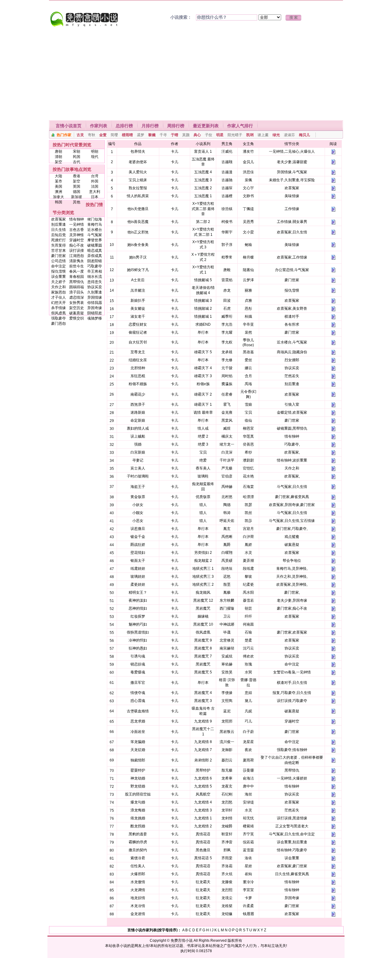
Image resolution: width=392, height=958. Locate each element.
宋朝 (76, 151)
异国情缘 (94, 297)
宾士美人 (137, 468)
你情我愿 (94, 303)
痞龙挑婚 (137, 818)
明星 (220, 135)
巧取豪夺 (94, 266)
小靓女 (137, 513)
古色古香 (76, 230)
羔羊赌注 (137, 290)
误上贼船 (137, 436)
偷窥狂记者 (138, 332)
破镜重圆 (94, 245)
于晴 (174, 135)
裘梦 (140, 135)
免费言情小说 (182, 940)
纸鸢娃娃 (137, 568)
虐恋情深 (76, 297)
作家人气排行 (240, 125)
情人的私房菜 (138, 196)
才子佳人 (58, 297)
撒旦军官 (137, 682)
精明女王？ (138, 592)
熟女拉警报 (138, 188)
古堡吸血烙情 (138, 711)
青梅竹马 (94, 224)
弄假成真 (94, 256)
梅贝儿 (304, 135)
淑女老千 (137, 316)
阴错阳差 (94, 313)
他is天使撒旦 (138, 209)
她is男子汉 (138, 257)
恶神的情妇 (138, 608)
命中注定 (58, 266)
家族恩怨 (58, 292)
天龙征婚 (137, 750)
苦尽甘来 (58, 250)
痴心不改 (76, 245)
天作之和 (58, 287)
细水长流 (94, 276)
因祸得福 (76, 287)
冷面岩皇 (137, 732)
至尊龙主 (137, 352)
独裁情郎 (137, 760)
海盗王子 (137, 487)
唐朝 (58, 151)
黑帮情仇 (76, 282)
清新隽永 (76, 261)
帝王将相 (94, 271)
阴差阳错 (94, 261)
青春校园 (76, 276)
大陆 (58, 176)
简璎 (114, 135)
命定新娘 (137, 420)
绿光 (276, 135)
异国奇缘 (94, 308)
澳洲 (58, 192)
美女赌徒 (137, 308)
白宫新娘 (137, 452)
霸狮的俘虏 (138, 842)
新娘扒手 (137, 300)
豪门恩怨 (58, 323)
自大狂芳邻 (138, 342)
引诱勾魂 (137, 656)
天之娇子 (58, 282)
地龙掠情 (137, 898)
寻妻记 (137, 460)
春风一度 (76, 271)
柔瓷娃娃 (137, 584)
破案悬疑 (76, 313)
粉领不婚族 (138, 384)
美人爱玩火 (138, 172)
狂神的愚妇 (138, 648)
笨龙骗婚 (137, 742)
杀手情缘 (58, 308)
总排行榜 (124, 125)
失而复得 (58, 245)
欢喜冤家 (58, 219)
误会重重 (58, 276)
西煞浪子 (137, 404)
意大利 (94, 192)
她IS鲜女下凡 (138, 270)
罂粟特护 (137, 770)
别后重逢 (58, 224)
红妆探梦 (137, 616)
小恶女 (137, 521)
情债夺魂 (137, 693)
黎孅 (152, 135)
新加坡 (76, 197)
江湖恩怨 (76, 256)
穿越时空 (76, 240)
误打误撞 (76, 250)
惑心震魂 (137, 701)
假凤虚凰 (58, 313)
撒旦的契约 (138, 850)
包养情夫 (137, 151)
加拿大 (58, 197)
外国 (94, 181)
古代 (76, 162)
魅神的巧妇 (138, 624)
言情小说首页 (68, 125)
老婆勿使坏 (138, 162)
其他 (76, 202)
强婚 (137, 444)
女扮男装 (76, 303)
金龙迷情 (137, 914)
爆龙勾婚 (137, 802)
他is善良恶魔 (138, 222)
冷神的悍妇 (138, 640)
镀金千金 (137, 537)
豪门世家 (58, 256)
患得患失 (94, 282)
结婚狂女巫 (138, 360)
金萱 (103, 135)
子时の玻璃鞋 (138, 476)
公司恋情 (58, 261)
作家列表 (98, 125)
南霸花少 (137, 394)
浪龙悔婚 (137, 810)
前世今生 (76, 266)
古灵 (80, 135)
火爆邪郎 (137, 874)
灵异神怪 (76, 235)
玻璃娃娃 (137, 576)
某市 (58, 181)
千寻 (163, 135)
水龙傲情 (137, 882)
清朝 (58, 157)
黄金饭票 (137, 497)
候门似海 (94, 219)
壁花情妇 (137, 552)
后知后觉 (58, 235)
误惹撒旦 (137, 529)
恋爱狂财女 (138, 324)
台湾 (94, 176)
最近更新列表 (206, 125)
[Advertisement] (196, 74)
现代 (94, 157)
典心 (197, 135)
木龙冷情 (137, 906)
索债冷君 (137, 858)
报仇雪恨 (58, 271)
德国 (76, 192)
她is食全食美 (138, 245)
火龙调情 (137, 890)
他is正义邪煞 (138, 232)
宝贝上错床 (138, 180)
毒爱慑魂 (137, 672)
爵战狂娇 (137, 544)
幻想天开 (58, 303)
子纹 (208, 135)
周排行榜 (175, 125)
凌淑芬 (289, 135)
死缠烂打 (58, 240)
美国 (58, 186)
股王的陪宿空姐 (138, 794)
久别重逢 (94, 292)
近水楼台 (94, 230)
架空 (58, 162)
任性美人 (137, 866)
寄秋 (91, 135)
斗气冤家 (94, 235)
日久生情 (58, 230)
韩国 (58, 202)
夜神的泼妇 (138, 600)
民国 (76, 157)
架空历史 (76, 308)
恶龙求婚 (137, 721)
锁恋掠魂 (137, 664)
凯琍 (250, 135)
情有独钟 (76, 219)
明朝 (94, 151)
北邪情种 (137, 368)
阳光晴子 (235, 135)
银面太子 (137, 560)
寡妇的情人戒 (138, 428)
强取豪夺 (58, 318)
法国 (94, 186)
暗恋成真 (94, 250)
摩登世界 (94, 240)
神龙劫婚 (137, 778)
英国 (76, 186)
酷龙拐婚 (137, 826)
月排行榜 (150, 125)
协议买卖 (94, 287)
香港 (76, 176)
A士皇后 (138, 280)
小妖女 (137, 505)
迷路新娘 (137, 412)
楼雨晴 (127, 135)
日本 (94, 197)
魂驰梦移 (94, 318)
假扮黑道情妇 (138, 632)
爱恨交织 (76, 318)
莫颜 (186, 135)
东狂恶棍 (137, 376)
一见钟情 (76, 224)
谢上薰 (263, 135)
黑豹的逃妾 (138, 834)
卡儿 (174, 151)
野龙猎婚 (137, 786)
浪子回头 (76, 292)
